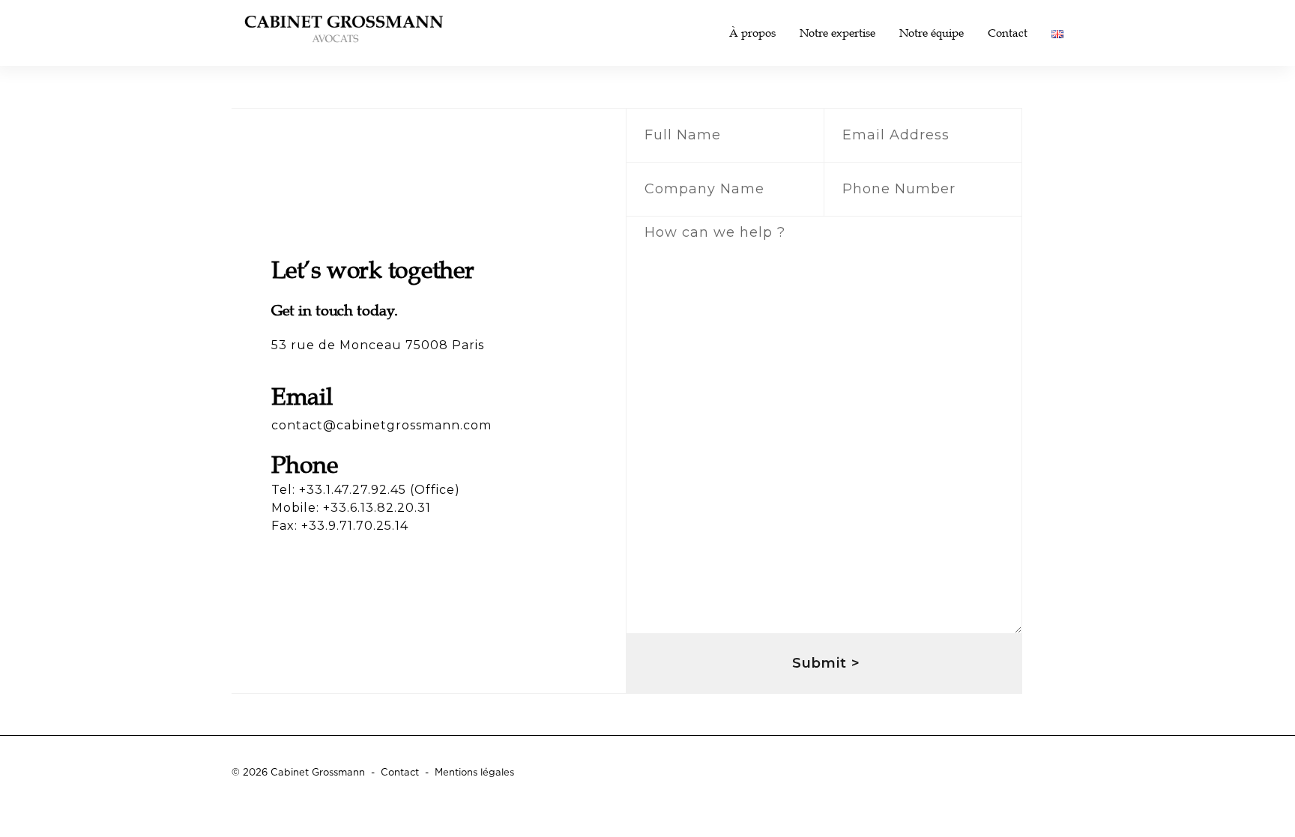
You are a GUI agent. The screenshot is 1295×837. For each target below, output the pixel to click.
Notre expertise (837, 33)
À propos (752, 33)
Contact (1007, 33)
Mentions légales (474, 773)
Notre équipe (931, 33)
